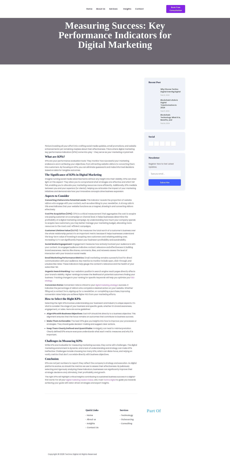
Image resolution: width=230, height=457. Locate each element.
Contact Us (92, 427)
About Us (100, 9)
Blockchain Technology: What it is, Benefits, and (171, 117)
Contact (139, 9)
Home (89, 9)
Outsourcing (127, 419)
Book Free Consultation (176, 9)
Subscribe (165, 182)
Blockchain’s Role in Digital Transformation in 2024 (169, 104)
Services (113, 9)
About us (91, 419)
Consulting (126, 423)
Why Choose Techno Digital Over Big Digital (171, 90)
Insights (127, 9)
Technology (127, 415)
